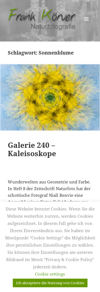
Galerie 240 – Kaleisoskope (32, 149)
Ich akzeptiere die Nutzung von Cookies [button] (50, 282)
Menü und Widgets (86, 24)
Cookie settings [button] (50, 274)
